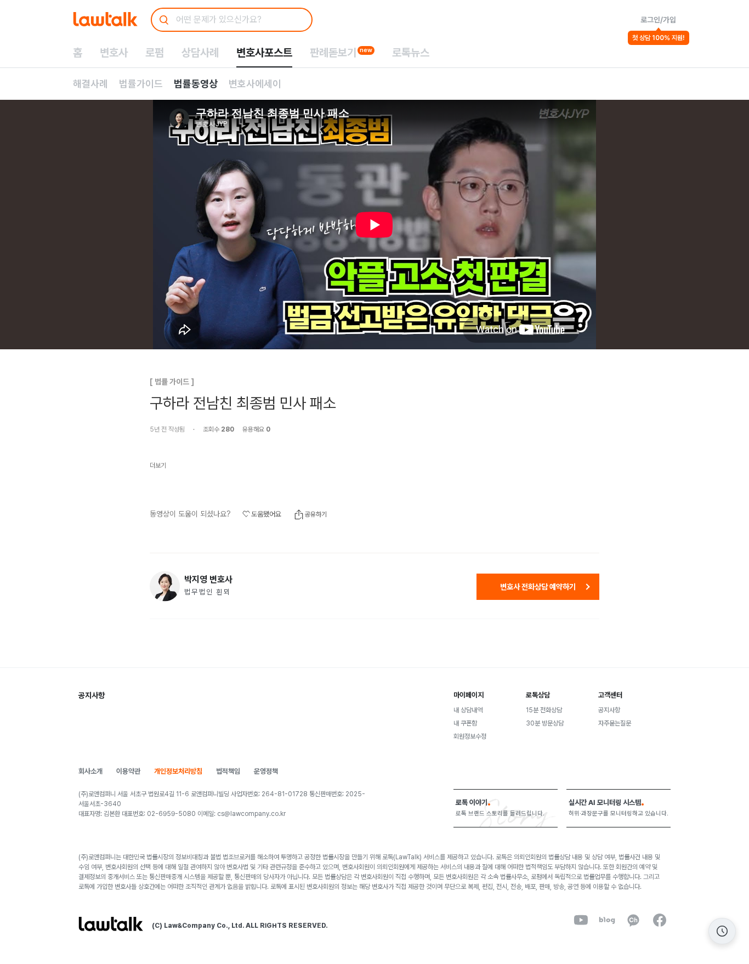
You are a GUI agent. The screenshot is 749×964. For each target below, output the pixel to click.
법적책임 (228, 771)
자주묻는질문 (614, 723)
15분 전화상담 (544, 710)
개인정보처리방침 (178, 771)
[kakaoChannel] (633, 920)
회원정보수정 (469, 736)
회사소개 (90, 771)
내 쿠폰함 (465, 723)
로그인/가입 (658, 19)
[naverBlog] (607, 920)
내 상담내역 (468, 710)
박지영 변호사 (208, 579)
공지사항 (609, 710)
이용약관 (128, 771)
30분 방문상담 (545, 723)
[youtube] (581, 920)
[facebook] (660, 920)
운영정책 (266, 771)
